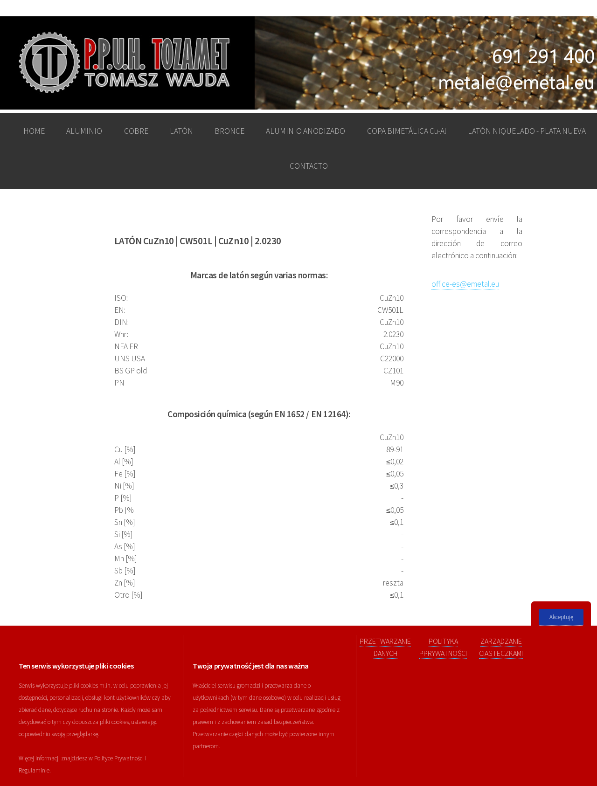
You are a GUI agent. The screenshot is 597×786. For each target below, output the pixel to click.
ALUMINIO (84, 131)
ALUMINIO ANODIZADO (305, 131)
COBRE (136, 131)
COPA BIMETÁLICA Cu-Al (406, 131)
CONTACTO (309, 166)
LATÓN (181, 131)
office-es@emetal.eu (465, 284)
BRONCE (229, 131)
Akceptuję (561, 617)
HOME (34, 131)
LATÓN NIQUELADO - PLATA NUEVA (527, 131)
